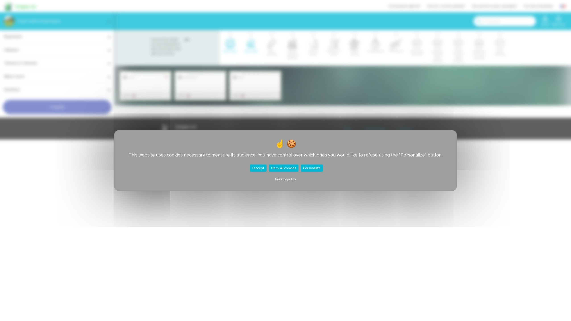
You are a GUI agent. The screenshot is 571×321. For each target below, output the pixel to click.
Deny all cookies (283, 168)
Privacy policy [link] (285, 179)
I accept (258, 168)
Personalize (312, 168)
